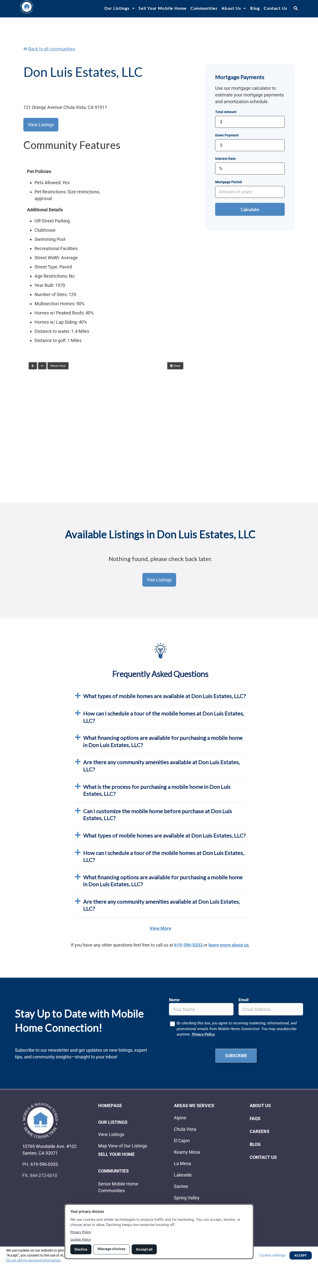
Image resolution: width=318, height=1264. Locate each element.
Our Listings (112, 1122)
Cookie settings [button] (272, 1255)
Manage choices (111, 1249)
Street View (58, 366)
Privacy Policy (203, 1034)
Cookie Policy (80, 1239)
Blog (255, 1144)
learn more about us (228, 945)
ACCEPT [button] (300, 1255)
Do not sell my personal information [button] (33, 1260)
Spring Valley (186, 1197)
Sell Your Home (116, 1154)
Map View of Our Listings (122, 1145)
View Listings (41, 124)
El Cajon (182, 1140)
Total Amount (226, 112)
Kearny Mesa (187, 1152)
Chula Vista (185, 1129)
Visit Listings (159, 579)
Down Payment (227, 135)
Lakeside (183, 1174)
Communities (113, 1171)
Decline (81, 1249)
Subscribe (236, 1055)
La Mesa (182, 1163)
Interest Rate (225, 159)
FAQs (255, 1118)
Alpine (180, 1117)
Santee (181, 1186)
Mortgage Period (228, 182)
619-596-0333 (188, 945)
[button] (308, 8)
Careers (259, 1131)
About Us (260, 1105)
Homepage (110, 1105)
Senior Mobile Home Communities (118, 1187)
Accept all (144, 1249)
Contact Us (263, 1157)
